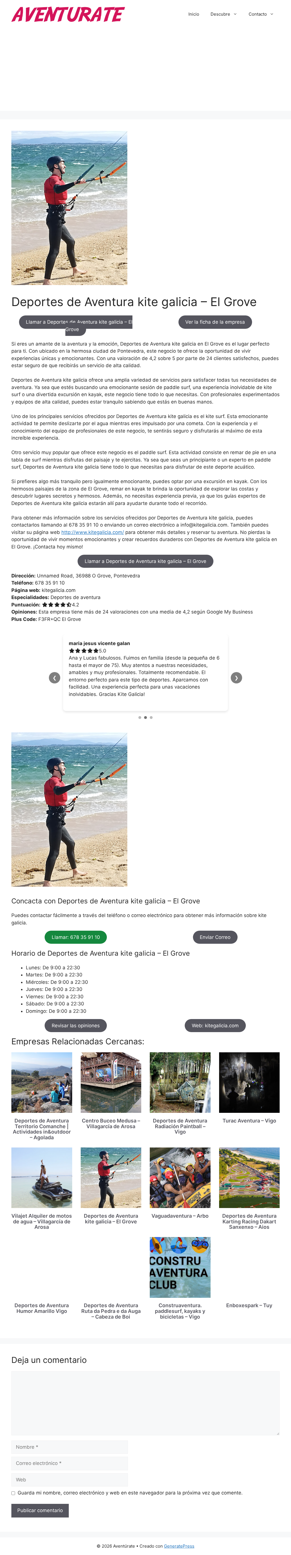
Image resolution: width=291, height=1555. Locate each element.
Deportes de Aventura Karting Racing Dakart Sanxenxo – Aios (249, 1214)
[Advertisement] (145, 71)
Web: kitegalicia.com (215, 1018)
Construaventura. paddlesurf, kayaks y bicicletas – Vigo (180, 1304)
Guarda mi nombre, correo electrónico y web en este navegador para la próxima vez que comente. (130, 1486)
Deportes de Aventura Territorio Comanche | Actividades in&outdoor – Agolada (42, 1121)
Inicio (193, 14)
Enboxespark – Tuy (249, 1298)
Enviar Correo (215, 930)
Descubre (220, 14)
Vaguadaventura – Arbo (180, 1208)
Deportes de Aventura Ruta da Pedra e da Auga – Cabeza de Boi (111, 1304)
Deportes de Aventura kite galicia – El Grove (111, 1211)
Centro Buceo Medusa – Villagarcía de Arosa (111, 1116)
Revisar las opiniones (76, 1018)
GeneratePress (179, 1538)
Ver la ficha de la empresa (215, 322)
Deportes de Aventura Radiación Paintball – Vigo (180, 1119)
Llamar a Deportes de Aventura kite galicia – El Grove (79, 325)
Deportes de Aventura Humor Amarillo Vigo (41, 1301)
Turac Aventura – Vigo (249, 1113)
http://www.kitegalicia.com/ (92, 532)
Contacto (258, 14)
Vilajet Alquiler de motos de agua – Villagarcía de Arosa (41, 1214)
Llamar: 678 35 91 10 (76, 930)
